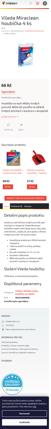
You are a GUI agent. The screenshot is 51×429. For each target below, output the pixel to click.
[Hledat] (30, 3)
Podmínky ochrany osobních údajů (15, 345)
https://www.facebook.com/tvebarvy (20, 329)
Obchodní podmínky (9, 342)
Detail (8, 187)
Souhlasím (24, 422)
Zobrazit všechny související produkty (25, 198)
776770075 (9, 325)
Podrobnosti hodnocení (34, 31)
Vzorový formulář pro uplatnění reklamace (18, 352)
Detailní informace (8, 117)
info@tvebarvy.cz (12, 321)
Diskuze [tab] (27, 206)
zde (34, 406)
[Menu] (45, 3)
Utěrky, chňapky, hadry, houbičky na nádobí (26, 293)
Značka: (9, 33)
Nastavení (24, 413)
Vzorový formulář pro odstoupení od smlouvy (19, 349)
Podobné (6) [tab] (16, 206)
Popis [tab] (6, 206)
